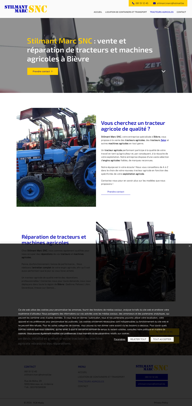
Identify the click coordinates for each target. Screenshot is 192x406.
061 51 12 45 (142, 3)
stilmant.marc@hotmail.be (170, 3)
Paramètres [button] (119, 339)
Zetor (163, 140)
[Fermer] (189, 246)
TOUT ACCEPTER (162, 339)
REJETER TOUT (138, 339)
